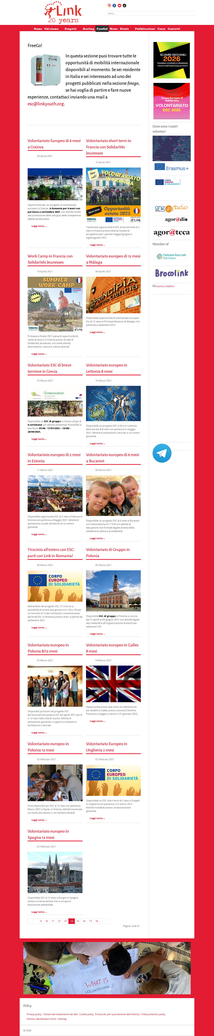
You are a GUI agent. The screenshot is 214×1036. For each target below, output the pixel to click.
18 (96, 921)
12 (59, 921)
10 (46, 921)
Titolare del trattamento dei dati (60, 1014)
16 (84, 921)
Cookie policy (86, 1014)
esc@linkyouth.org (46, 103)
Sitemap (62, 1019)
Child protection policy (153, 1014)
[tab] (100, 989)
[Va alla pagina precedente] (36, 921)
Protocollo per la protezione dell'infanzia (117, 1014)
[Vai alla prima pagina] (30, 921)
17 (90, 921)
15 (78, 921)
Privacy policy (34, 1014)
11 (53, 921)
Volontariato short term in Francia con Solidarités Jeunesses (108, 147)
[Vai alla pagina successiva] (102, 921)
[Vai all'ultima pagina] (108, 921)
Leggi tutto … (39, 226)
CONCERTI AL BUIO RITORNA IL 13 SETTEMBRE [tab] (104, 989)
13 (65, 921)
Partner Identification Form (41, 1019)
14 (71, 921)
